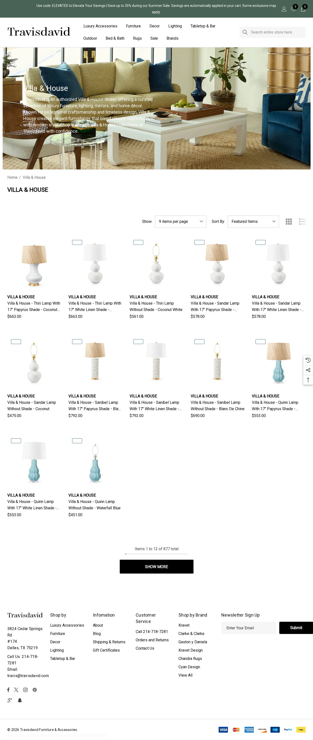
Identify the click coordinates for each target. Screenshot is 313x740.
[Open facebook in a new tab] (8, 689)
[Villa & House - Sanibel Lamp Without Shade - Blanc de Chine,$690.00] (218, 362)
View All (185, 675)
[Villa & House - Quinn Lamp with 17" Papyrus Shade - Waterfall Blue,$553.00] (279, 362)
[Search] (245, 32)
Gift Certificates (106, 650)
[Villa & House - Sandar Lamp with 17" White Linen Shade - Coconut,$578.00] (279, 263)
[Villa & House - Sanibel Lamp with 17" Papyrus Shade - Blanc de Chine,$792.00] (95, 362)
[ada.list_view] (302, 221)
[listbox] (253, 221)
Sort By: (218, 222)
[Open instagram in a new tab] (26, 689)
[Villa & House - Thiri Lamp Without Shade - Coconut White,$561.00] (156, 263)
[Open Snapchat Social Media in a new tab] (20, 700)
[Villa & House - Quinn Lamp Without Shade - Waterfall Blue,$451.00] (95, 462)
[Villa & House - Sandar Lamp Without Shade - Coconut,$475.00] (34, 362)
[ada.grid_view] (288, 221)
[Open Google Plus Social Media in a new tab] (10, 700)
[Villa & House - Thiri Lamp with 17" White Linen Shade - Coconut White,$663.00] (95, 263)
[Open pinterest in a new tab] (35, 689)
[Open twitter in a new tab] (17, 689)
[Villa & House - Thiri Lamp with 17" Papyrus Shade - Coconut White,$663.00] (34, 263)
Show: (147, 222)
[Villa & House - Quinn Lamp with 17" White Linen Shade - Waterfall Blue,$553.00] (34, 462)
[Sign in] (284, 8)
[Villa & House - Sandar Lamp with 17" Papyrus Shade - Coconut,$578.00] (218, 263)
